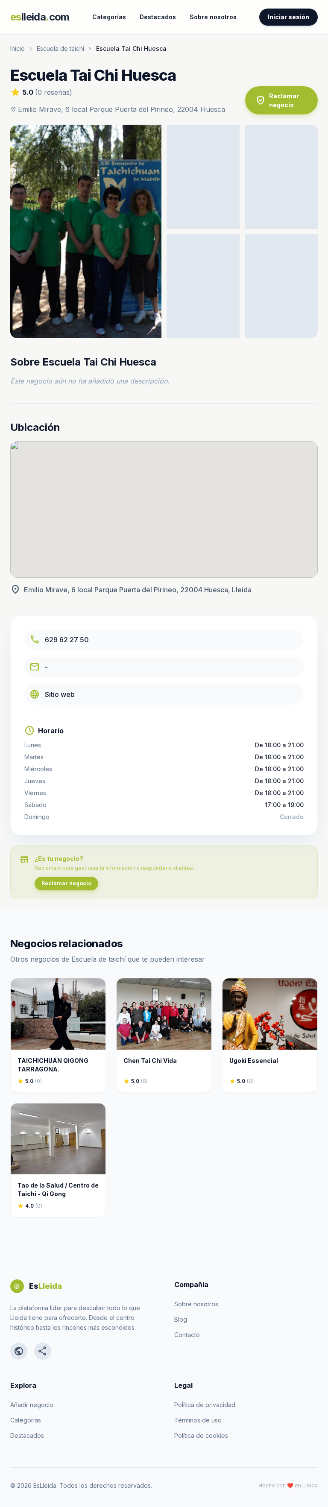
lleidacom (40, 17)
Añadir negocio (31, 1404)
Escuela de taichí (60, 48)
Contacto (187, 1334)
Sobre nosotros (213, 16)
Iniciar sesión (288, 16)
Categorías (109, 16)
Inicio (17, 48)
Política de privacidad (204, 1404)
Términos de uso (198, 1420)
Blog (180, 1319)
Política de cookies (201, 1435)
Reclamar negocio (277, 100)
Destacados (158, 16)
